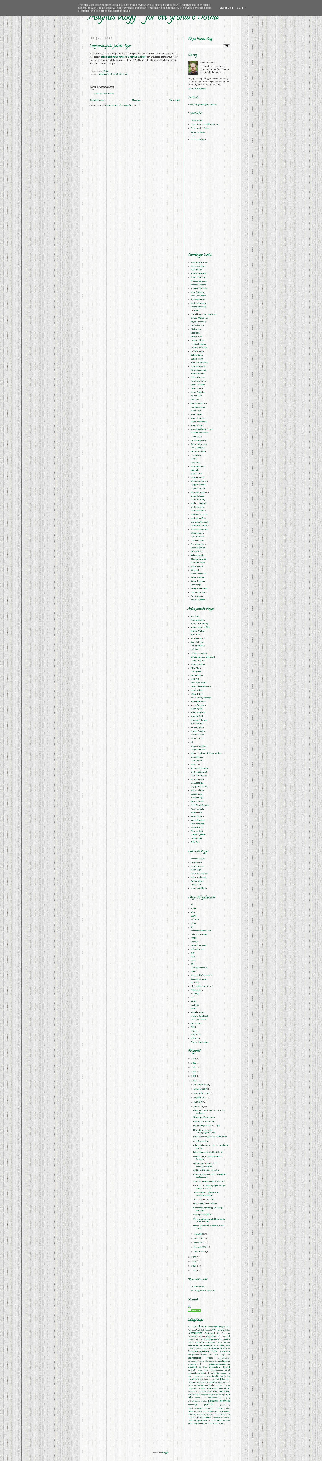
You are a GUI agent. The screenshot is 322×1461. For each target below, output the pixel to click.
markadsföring (206, 1395)
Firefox (219, 1336)
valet (219, 1420)
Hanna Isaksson (198, 366)
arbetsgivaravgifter (210, 1361)
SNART (194, 1009)
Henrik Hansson (198, 385)
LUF (195, 1343)
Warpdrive (195, 1035)
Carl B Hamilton (198, 646)
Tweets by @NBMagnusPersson (202, 105)
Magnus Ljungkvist (199, 746)
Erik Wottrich (196, 337)
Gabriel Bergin (197, 355)
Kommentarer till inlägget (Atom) (120, 105)
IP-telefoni (191, 1340)
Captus (227, 1330)
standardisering (224, 1415)
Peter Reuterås (197, 809)
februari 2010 (200, 1247)
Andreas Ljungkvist (199, 288)
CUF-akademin (206, 1330)
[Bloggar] (194, 1311)
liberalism (196, 1395)
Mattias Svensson (199, 776)
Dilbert (194, 923)
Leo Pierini (195, 463)
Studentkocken (197, 1287)
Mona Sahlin (218, 1346)
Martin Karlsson (198, 507)
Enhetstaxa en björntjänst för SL (207, 1152)
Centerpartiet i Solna (200, 128)
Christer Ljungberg (199, 653)
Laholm (201, 1342)
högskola (192, 1388)
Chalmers (195, 920)
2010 (194, 1081)
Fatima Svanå (197, 675)
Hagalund (226, 1336)
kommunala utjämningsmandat (200, 1392)
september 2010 (202, 1093)
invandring (212, 1388)
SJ (221, 1348)
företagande (211, 1382)
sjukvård (221, 1412)
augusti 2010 (200, 1098)
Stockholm (225, 1352)
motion (197, 1398)
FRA (214, 1336)
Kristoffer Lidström (199, 874)
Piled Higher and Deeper (202, 986)
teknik (208, 1417)
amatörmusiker (224, 1358)
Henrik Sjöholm (198, 392)
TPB (210, 1355)
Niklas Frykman (197, 790)
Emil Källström (197, 325)
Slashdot (195, 1005)
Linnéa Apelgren (198, 466)
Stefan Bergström (198, 574)
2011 (194, 1076)
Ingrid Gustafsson (199, 403)
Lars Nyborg (196, 455)
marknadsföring (218, 1395)
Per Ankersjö (196, 551)
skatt (227, 1411)
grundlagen (198, 1385)
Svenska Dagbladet (199, 1016)
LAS (189, 1342)
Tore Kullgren (196, 838)
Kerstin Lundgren (198, 451)
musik (204, 1398)
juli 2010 (198, 1102)
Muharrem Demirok (200, 526)
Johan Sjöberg (197, 425)
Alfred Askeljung (198, 266)
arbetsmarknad (105, 74)
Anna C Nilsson (197, 292)
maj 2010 (198, 1234)
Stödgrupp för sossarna (204, 1117)
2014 (194, 1067)
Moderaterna (206, 1345)
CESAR (193, 916)
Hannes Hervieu (198, 374)
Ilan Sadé (195, 400)
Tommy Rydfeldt (198, 835)
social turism (198, 1415)
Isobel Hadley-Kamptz (201, 698)
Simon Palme (197, 566)
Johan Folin (196, 411)
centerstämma (217, 1370)
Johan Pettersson (199, 422)
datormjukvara (194, 1373)
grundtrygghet (209, 1385)
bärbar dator (203, 1370)
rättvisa (191, 1411)
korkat (121, 74)
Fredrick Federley (198, 344)
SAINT (193, 1001)
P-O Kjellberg (196, 798)
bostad (226, 1367)
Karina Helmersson (199, 444)
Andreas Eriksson (198, 285)
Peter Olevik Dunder (200, 805)
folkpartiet (225, 1379)
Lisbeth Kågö (196, 738)
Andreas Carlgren (198, 281)
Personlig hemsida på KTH (203, 1291)
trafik (190, 1420)
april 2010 (199, 1238)
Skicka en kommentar (104, 94)
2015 (194, 1063)
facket (115, 74)
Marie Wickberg (198, 500)
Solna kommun (198, 1012)
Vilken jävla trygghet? (202, 1215)
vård (190, 1424)
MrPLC (193, 971)
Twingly (194, 1031)
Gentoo (194, 942)
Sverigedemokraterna (197, 1355)
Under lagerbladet (199, 888)
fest (213, 1379)
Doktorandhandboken (201, 931)
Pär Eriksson (196, 813)
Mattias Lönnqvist (199, 772)
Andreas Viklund (198, 859)
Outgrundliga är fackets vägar (206, 1126)
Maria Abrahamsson (200, 492)
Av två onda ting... (201, 1141)
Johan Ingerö (196, 709)
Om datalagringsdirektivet (205, 1203)
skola (190, 1415)
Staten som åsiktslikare (204, 1199)
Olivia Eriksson (197, 540)
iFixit (193, 957)
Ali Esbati (195, 616)
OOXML (190, 1349)
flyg (217, 1379)
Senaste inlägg (96, 100)
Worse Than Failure (200, 1042)
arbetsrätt (192, 1367)
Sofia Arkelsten (197, 824)
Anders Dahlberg (198, 273)
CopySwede (192, 1336)
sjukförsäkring (211, 1412)
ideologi (202, 1389)
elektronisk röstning (221, 1376)
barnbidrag (203, 1367)
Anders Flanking (198, 277)
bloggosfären (215, 1367)
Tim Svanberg (197, 596)
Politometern (197, 990)
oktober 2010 (200, 1089)
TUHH (193, 1027)
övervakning (199, 1424)
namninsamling (214, 1398)
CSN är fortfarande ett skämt (206, 1170)
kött (189, 1395)
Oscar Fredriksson (199, 544)
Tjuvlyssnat (196, 885)
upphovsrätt (202, 1420)
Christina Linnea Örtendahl (203, 657)
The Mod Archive (198, 1020)
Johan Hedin (196, 414)
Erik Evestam (196, 329)
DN (192, 927)
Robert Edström (198, 563)
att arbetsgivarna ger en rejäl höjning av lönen (123, 57)
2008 (194, 1262)
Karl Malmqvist (197, 448)
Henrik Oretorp (197, 388)
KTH (192, 964)
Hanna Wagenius (198, 370)
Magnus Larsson (198, 485)
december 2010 (201, 1085)
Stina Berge (196, 585)
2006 (194, 1270)
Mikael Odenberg (224, 1343)
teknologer (216, 1418)
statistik (191, 1418)
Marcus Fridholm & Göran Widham (207, 753)
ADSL (190, 1327)
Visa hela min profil (197, 89)
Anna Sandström (198, 296)
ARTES (193, 912)
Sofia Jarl (195, 570)
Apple (193, 908)
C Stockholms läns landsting (203, 314)
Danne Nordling (198, 664)
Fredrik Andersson (199, 348)
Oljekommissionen (201, 1349)
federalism (206, 1379)
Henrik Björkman (198, 381)
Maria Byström (197, 757)
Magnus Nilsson (198, 750)
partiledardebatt (194, 1401)
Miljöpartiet (193, 1345)
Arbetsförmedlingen (216, 1327)
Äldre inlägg (174, 100)
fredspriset (201, 1382)
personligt (192, 1405)
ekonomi (208, 1376)
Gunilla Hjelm (197, 359)
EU (204, 1336)
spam (205, 1415)
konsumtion (218, 1392)
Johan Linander (197, 418)
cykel (227, 1370)
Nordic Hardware (198, 979)
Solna (214, 1351)
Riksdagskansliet (198, 559)
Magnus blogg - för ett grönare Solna (152, 17)
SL (224, 1348)
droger (190, 1376)
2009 (194, 1257)
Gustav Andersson (199, 363)
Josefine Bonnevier (199, 433)
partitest (204, 1401)
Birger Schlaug (197, 642)
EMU (201, 1336)
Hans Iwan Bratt (198, 683)
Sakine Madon (197, 816)
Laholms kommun (199, 968)
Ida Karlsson (196, 396)
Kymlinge (226, 1340)
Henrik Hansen (197, 866)
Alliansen (202, 1326)
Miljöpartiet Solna (199, 787)
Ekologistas (196, 672)
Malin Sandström (198, 877)
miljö (190, 1397)
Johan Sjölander (198, 712)
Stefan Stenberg (198, 577)
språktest (210, 1415)
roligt (228, 1408)
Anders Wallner (198, 631)
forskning (192, 1382)
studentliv (200, 1417)
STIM (228, 1349)
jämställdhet (224, 1389)
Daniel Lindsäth (198, 661)
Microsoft (213, 1343)
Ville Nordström (198, 600)
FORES (193, 938)
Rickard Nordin (197, 555)
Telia (216, 1355)
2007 (194, 1266)
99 (192, 905)
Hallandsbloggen (198, 945)
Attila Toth (195, 635)
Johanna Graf (197, 716)
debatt (204, 1373)
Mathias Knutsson (199, 514)
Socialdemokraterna (198, 1351)
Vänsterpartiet (194, 1358)
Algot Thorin (196, 270)
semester (198, 1412)
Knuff (193, 960)
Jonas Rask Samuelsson (202, 429)
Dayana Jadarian (198, 322)
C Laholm (195, 311)
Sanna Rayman (197, 820)
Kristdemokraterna (213, 1340)
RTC (192, 997)
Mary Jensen (196, 764)
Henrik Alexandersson (201, 686)
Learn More (227, 8)
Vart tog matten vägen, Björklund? (208, 1181)
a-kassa (209, 1358)
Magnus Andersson (199, 481)
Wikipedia (195, 1038)
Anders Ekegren (198, 620)
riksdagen (220, 1408)
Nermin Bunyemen (199, 529)
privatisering (225, 1405)
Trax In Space (197, 1023)
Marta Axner (196, 761)
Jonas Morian (197, 724)
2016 (194, 1059)
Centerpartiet (197, 121)
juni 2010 (198, 1107)
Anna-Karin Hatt (198, 299)
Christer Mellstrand (199, 318)
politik (208, 1404)
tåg (194, 1420)
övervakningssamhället (213, 1424)
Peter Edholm (197, 801)
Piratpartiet (214, 1349)
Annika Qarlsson (198, 307)
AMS (194, 1327)
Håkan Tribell (197, 694)
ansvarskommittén (195, 1361)
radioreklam (210, 1408)
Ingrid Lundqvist (198, 407)
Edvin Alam (196, 668)
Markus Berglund (198, 503)
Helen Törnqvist (198, 377)
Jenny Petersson (198, 701)
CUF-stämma (218, 1330)
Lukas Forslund (197, 477)
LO (126, 74)
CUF (192, 136)
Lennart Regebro (198, 731)
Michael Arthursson (200, 522)
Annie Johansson (198, 303)
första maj (222, 1382)
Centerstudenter (198, 132)
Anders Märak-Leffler (200, 627)
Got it (241, 8)
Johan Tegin (196, 870)
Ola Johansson (197, 537)
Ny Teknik (195, 983)
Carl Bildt (195, 650)
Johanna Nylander (199, 720)
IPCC (198, 1340)
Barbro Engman (198, 638)
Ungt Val (225, 1355)
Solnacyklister (197, 827)
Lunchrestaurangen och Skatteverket (210, 1137)
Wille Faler (195, 842)
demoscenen (225, 1373)
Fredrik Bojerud (197, 351)
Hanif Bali (195, 679)
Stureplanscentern (199, 588)
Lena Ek (194, 459)
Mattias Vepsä (197, 779)
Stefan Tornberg (198, 581)
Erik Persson (196, 862)
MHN (207, 1342)
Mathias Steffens (198, 518)
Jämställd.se (196, 436)
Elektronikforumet (199, 934)
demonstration (214, 1373)
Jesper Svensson (198, 705)
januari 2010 (200, 1252)
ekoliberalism (199, 1376)
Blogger (165, 1453)
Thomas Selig (197, 831)
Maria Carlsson (197, 496)
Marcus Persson (198, 489)
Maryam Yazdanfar (199, 768)
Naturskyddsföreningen (201, 975)
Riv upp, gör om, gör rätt (204, 1121)
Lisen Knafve (196, 474)
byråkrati (191, 1370)
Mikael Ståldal (197, 783)
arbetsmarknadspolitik (219, 1364)
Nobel (228, 1346)
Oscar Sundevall (198, 548)
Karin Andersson (198, 440)
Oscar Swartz (196, 794)
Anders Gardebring (199, 624)
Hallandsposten (198, 949)
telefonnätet (225, 1418)
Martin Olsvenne (198, 511)
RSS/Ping (194, 994)
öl (192, 1424)
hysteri (227, 1385)
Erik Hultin (195, 333)
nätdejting (226, 1398)
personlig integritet (219, 1401)
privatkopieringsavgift (196, 1408)
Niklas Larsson (197, 533)
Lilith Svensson (197, 735)
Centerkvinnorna (198, 139)
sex (204, 1412)
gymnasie (219, 1385)
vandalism (226, 1421)
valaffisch (212, 1421)
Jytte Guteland (197, 727)
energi (191, 1379)
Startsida (136, 100)
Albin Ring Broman (199, 262)
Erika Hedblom (197, 340)
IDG (192, 953)
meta (227, 1394)
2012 (194, 1072)
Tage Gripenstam (198, 592)
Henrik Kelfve (197, 690)
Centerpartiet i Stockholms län (204, 124)
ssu (216, 1415)
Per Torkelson (197, 881)
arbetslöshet (224, 1361)
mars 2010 (199, 1243)
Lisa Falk (194, 470)
